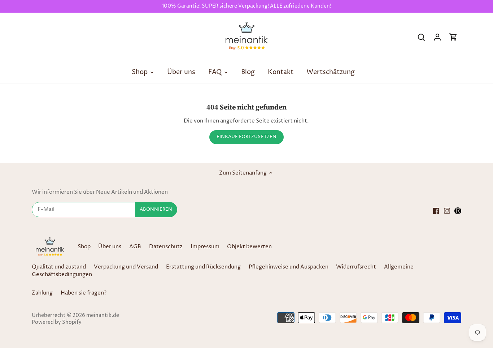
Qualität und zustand (59, 267)
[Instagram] (447, 210)
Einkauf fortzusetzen (247, 137)
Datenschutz (166, 246)
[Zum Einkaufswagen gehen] (453, 37)
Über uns (109, 246)
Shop (84, 246)
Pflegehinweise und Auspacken (288, 267)
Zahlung (42, 293)
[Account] (437, 37)
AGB (135, 246)
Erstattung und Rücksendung (203, 267)
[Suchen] (421, 37)
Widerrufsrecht (356, 267)
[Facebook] (436, 210)
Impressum (205, 246)
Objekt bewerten (249, 246)
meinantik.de (102, 315)
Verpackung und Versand (126, 267)
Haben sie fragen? (83, 293)
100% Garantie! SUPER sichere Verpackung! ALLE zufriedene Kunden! (246, 6)
